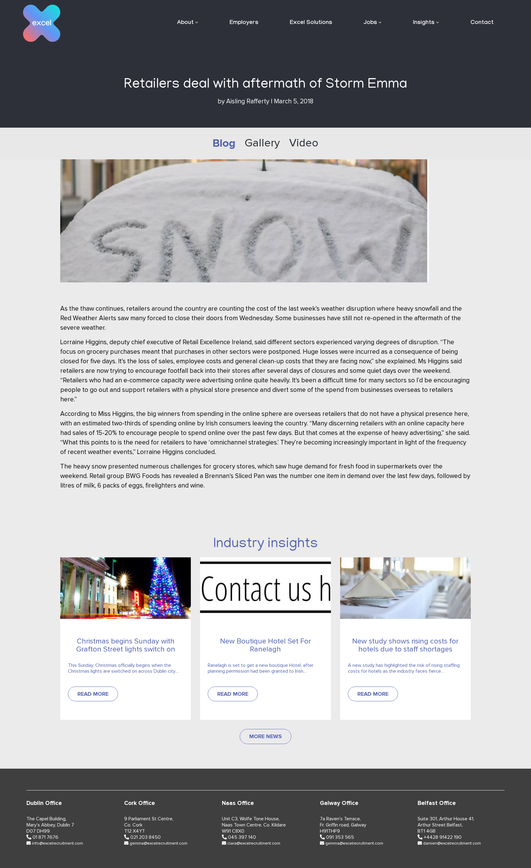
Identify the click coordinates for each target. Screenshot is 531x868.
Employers (244, 23)
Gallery (262, 143)
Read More (92, 694)
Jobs (370, 23)
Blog (224, 143)
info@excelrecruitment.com (57, 843)
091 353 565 (340, 837)
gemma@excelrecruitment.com (158, 843)
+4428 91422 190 (443, 837)
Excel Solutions (311, 23)
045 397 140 (242, 837)
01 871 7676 (45, 837)
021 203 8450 (145, 837)
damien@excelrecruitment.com (452, 843)
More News (265, 736)
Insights (424, 23)
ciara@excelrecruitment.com (253, 843)
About (185, 23)
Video (303, 143)
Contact (482, 23)
